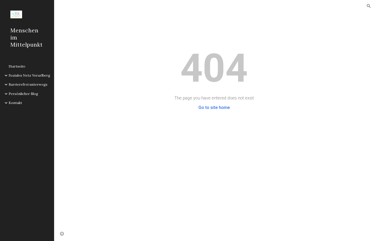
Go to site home (214, 107)
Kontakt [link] (15, 103)
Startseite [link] (17, 66)
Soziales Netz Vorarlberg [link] (29, 75)
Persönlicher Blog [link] (23, 93)
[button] (369, 6)
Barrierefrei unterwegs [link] (28, 84)
